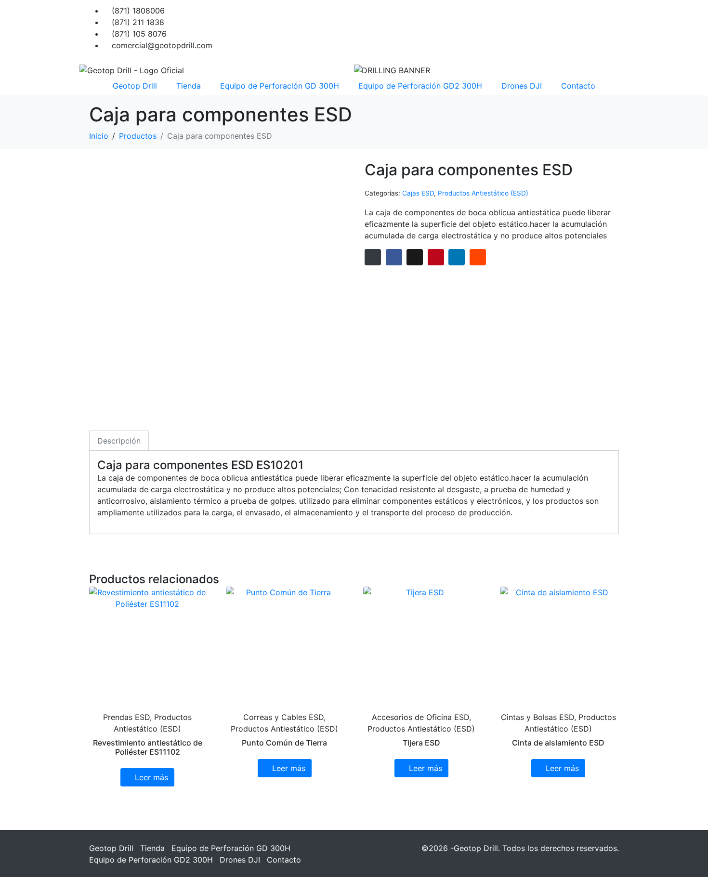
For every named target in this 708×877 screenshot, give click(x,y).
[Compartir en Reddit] (478, 257)
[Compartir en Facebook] (394, 257)
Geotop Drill (135, 86)
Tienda (188, 86)
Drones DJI (521, 86)
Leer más (151, 777)
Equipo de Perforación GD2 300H (420, 86)
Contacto (578, 86)
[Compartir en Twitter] (414, 257)
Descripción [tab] (119, 440)
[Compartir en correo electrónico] (373, 257)
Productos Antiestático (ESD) (483, 193)
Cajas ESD (418, 193)
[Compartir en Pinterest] (436, 257)
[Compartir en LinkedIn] (456, 257)
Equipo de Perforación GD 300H (279, 86)
